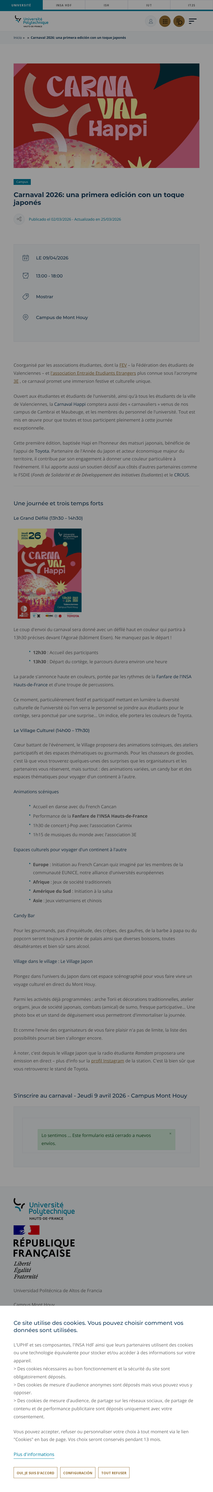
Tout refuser (113, 1473)
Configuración (77, 1473)
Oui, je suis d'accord (35, 1473)
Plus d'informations (34, 1454)
